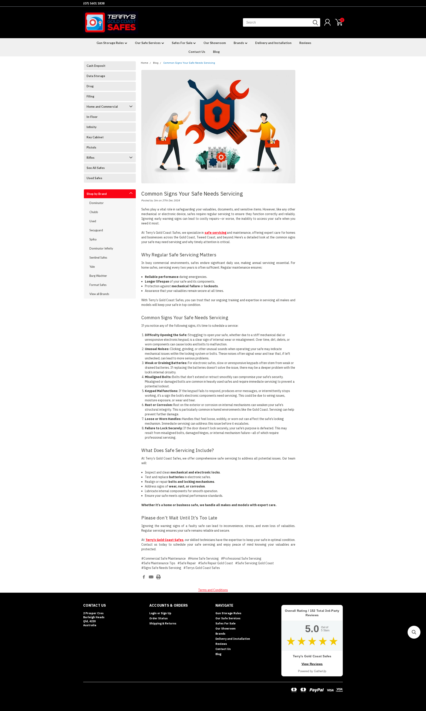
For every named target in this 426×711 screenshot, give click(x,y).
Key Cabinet (95, 137)
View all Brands (99, 294)
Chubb (93, 212)
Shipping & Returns (162, 623)
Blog (216, 51)
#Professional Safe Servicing (241, 558)
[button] (414, 632)
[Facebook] (144, 577)
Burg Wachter (98, 275)
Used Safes (94, 178)
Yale (92, 266)
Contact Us (196, 51)
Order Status (158, 618)
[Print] (158, 577)
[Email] (151, 577)
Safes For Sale (182, 43)
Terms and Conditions (213, 590)
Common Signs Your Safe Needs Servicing (189, 62)
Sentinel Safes (98, 257)
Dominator (96, 203)
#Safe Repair (187, 563)
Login (153, 613)
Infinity (92, 127)
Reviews (305, 43)
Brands (239, 43)
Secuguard (96, 230)
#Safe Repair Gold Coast (215, 563)
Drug (90, 86)
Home (144, 62)
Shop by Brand (97, 194)
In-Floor (92, 117)
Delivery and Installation (273, 43)
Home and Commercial (102, 106)
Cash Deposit (96, 65)
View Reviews (312, 664)
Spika (93, 239)
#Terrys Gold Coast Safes (201, 568)
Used (92, 221)
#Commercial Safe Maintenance (163, 558)
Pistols (91, 147)
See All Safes (96, 168)
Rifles (91, 157)
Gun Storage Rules (110, 43)
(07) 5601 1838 (94, 3)
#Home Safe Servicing (203, 558)
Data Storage (96, 76)
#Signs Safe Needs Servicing (161, 568)
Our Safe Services (148, 43)
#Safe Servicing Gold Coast (254, 563)
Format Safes (97, 285)
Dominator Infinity (101, 248)
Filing (90, 96)
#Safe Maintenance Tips (158, 563)
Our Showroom (214, 43)
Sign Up (166, 613)
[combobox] (281, 22)
